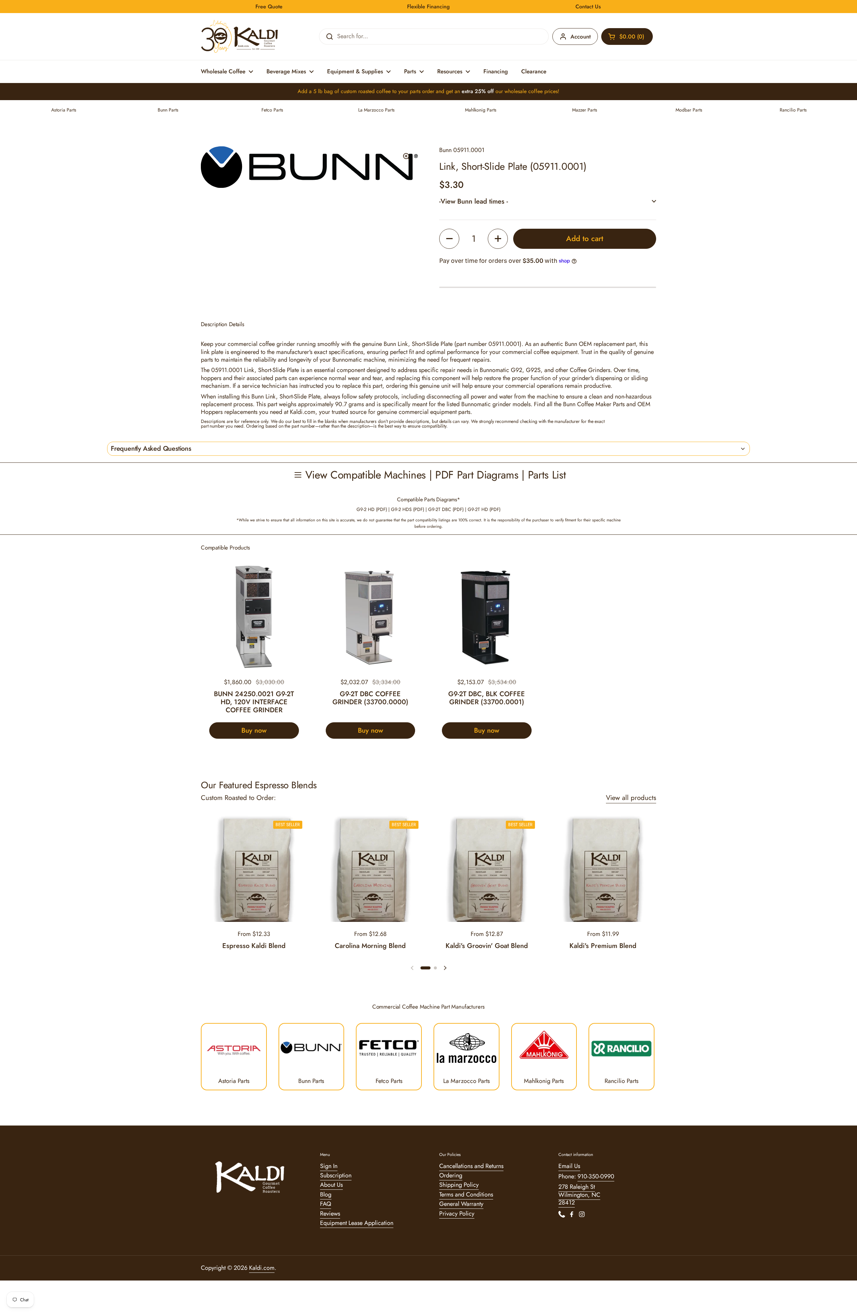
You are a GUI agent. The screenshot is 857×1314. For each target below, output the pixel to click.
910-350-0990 (595, 1176)
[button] (627, 36)
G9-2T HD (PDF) (484, 509)
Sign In (328, 1166)
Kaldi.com (262, 1267)
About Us (331, 1184)
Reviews (330, 1213)
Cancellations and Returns (471, 1166)
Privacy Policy (456, 1213)
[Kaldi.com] (240, 36)
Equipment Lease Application (356, 1223)
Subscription (336, 1175)
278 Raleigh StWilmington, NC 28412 (579, 1194)
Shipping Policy (459, 1184)
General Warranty (461, 1203)
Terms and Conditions (466, 1194)
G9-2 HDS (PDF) (407, 509)
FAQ (325, 1203)
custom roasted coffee (366, 91)
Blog (325, 1194)
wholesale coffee (523, 91)
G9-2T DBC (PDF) (446, 509)
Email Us (569, 1166)
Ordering (450, 1175)
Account (580, 36)
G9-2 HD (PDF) (372, 509)
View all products (631, 798)
